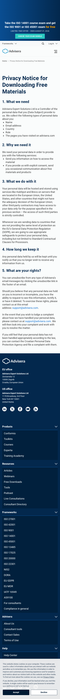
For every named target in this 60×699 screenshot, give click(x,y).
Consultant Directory (15, 504)
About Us (9, 623)
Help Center (10, 655)
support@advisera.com (25, 307)
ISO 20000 (9, 558)
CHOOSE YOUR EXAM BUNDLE (30, 36)
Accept (16, 692)
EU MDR (8, 586)
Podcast (8, 493)
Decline (44, 692)
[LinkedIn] (4, 409)
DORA (7, 575)
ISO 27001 (9, 519)
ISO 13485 (9, 547)
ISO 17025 (9, 552)
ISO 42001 (9, 524)
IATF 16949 (10, 591)
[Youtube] (28, 409)
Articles (8, 470)
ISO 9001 (9, 530)
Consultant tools (13, 629)
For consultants (12, 603)
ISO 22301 (9, 563)
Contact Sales (11, 634)
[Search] (43, 43)
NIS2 (6, 569)
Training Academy (14, 455)
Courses (8, 444)
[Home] (10, 51)
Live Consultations (14, 498)
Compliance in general (16, 608)
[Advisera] (13, 361)
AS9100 (8, 597)
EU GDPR (9, 580)
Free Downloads (13, 481)
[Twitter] (12, 409)
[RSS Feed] (35, 409)
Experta (8, 450)
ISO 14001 (9, 535)
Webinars (9, 476)
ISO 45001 (9, 541)
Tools (7, 487)
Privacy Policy (48, 677)
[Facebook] (20, 409)
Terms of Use (11, 640)
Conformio (10, 433)
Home (4, 61)
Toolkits (8, 438)
